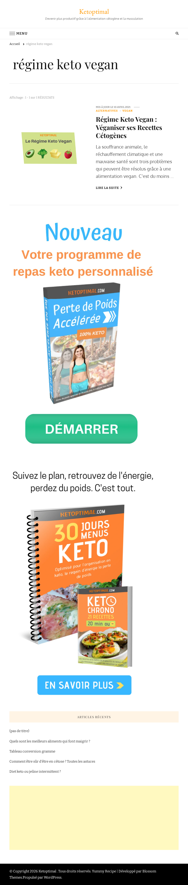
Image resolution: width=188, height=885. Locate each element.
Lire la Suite (107, 188)
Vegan (127, 110)
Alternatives (107, 110)
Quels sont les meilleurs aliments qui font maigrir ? (49, 741)
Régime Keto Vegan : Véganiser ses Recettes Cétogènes (129, 127)
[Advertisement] (94, 818)
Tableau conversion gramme (32, 751)
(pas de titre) (19, 731)
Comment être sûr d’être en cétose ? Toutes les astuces (52, 761)
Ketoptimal (94, 11)
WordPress (52, 877)
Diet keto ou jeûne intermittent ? (35, 771)
